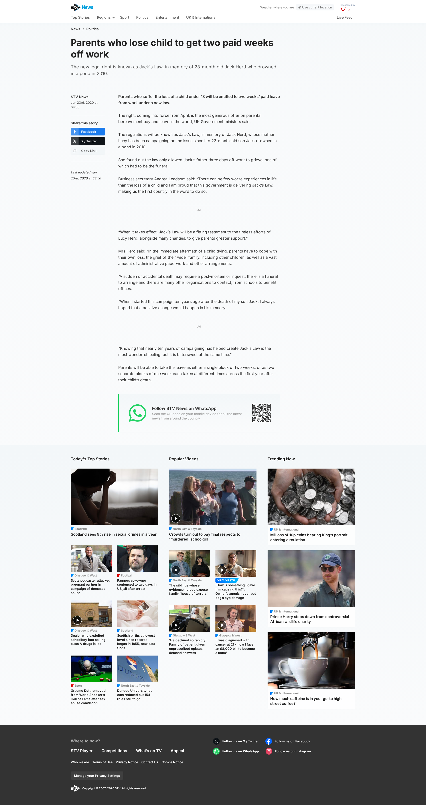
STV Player (82, 750)
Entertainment (167, 17)
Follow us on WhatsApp (240, 751)
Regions (104, 17)
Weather (266, 7)
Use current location (317, 7)
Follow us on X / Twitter (240, 741)
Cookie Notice (172, 762)
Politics (142, 17)
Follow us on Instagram (293, 751)
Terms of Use (102, 762)
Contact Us (149, 762)
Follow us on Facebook (292, 741)
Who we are (80, 762)
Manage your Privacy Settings (97, 775)
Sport (124, 17)
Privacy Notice (127, 762)
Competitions (114, 750)
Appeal (177, 750)
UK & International (201, 17)
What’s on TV (149, 750)
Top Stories (80, 17)
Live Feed (345, 17)
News (75, 29)
